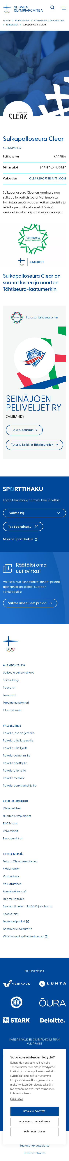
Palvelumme (22, 20)
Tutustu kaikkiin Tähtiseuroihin (32, 445)
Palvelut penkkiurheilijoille (19, 785)
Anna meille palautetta (17, 929)
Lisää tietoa (16, 1099)
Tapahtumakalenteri (16, 703)
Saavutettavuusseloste (34, 1146)
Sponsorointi (11, 914)
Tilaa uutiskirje (12, 710)
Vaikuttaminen (12, 884)
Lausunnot (9, 695)
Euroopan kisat (12, 838)
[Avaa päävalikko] (63, 8)
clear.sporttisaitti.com (47, 178)
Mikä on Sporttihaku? (20, 540)
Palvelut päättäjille (15, 763)
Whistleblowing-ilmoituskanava (24, 936)
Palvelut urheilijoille (15, 748)
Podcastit (9, 688)
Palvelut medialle (14, 778)
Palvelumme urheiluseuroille (48, 20)
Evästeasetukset (34, 1132)
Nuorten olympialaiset (17, 816)
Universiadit (10, 831)
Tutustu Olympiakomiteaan (20, 861)
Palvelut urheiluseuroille (18, 740)
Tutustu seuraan (22, 430)
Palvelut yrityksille (14, 770)
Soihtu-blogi (11, 680)
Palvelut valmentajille (16, 755)
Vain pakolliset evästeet (34, 1122)
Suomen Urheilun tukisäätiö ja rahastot (27, 906)
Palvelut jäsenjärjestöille (19, 733)
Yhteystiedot (11, 869)
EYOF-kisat (10, 823)
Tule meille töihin (13, 899)
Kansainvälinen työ (14, 891)
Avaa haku (52, 7)
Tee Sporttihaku (20, 526)
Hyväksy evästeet (34, 1111)
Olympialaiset (12, 808)
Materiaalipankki (14, 921)
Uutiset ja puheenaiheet (18, 673)
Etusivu (6, 20)
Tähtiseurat (12, 25)
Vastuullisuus (11, 876)
